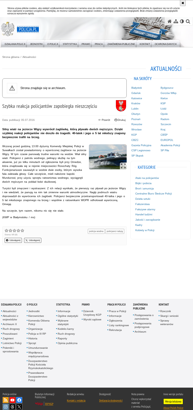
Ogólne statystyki (68, 316)
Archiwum (140, 332)
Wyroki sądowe (92, 319)
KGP (134, 134)
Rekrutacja (115, 330)
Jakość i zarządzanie (147, 219)
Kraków (135, 103)
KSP (163, 103)
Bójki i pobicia (143, 183)
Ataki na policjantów (147, 177)
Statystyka (63, 305)
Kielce (164, 98)
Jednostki (34, 311)
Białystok (136, 87)
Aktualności (29, 56)
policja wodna (96, 231)
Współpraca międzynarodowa (38, 354)
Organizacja (35, 329)
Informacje (64, 311)
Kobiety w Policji (144, 230)
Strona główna (10, 56)
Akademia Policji (170, 145)
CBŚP (164, 134)
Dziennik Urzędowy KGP (92, 313)
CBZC (135, 139)
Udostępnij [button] (15, 240)
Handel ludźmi (143, 214)
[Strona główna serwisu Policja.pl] (170, 21)
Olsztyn (135, 113)
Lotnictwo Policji (12, 343)
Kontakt (164, 305)
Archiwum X (10, 324)
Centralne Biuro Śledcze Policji (153, 193)
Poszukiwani (10, 333)
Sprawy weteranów (166, 322)
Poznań (135, 119)
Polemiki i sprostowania (10, 350)
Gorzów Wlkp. (169, 93)
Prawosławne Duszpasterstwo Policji (37, 377)
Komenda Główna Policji (39, 322)
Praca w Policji (116, 305)
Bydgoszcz (167, 87)
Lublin (135, 108)
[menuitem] (15, 43)
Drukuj (122, 119)
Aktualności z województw (10, 318)
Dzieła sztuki (142, 198)
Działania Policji (11, 305)
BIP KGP (49, 404)
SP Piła (165, 150)
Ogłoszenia (115, 320)
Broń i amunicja (144, 188)
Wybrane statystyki (63, 322)
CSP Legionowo (140, 150)
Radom (165, 119)
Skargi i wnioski (169, 316)
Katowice (136, 98)
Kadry (138, 224)
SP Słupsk (137, 155)
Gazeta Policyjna (141, 145)
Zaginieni (8, 338)
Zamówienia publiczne (140, 307)
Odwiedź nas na (12, 400)
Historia (32, 338)
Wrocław (136, 129)
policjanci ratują (115, 231)
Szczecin (166, 124)
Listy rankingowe (119, 325)
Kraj (163, 129)
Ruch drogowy (11, 329)
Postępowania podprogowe (143, 325)
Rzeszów (136, 124)
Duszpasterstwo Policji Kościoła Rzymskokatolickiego (40, 365)
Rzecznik (165, 311)
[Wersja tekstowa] (182, 21)
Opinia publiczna (67, 343)
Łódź (163, 108)
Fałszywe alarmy (145, 209)
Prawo (86, 305)
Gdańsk (136, 93)
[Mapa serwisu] (176, 21)
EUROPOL (167, 139)
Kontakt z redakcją (76, 401)
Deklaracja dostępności (111, 401)
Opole (164, 113)
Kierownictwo (36, 316)
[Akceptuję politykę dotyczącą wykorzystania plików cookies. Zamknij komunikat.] (183, 3)
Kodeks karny (66, 329)
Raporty (62, 338)
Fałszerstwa (142, 204)
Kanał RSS (6, 400)
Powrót (106, 119)
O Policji (32, 305)
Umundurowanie (38, 348)
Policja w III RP (37, 333)
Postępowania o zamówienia (144, 317)
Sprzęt (32, 343)
